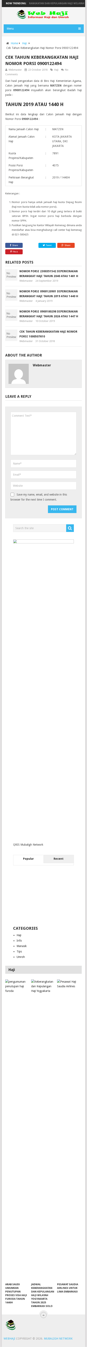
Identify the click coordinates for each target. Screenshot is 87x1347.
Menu (10, 28)
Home (14, 43)
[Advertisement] (43, 896)
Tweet (48, 245)
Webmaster (15, 69)
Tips (19, 951)
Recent (59, 858)
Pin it (15, 251)
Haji (24, 43)
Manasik (22, 946)
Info (19, 940)
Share (15, 245)
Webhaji (9, 1338)
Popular (28, 858)
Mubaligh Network (58, 1338)
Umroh (21, 956)
